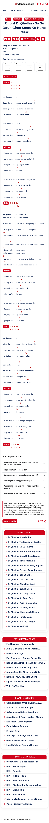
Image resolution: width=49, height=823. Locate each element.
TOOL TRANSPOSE (17, 11)
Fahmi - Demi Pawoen (17, 726)
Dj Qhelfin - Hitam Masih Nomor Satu (23, 612)
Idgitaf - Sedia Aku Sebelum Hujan (23, 681)
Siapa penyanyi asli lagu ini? (15, 470)
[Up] (15, 39)
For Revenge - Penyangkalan (20, 644)
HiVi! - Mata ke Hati (15, 794)
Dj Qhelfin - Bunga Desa (20, 589)
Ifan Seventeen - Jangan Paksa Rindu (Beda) (25, 658)
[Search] (43, 4)
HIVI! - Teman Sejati (15, 766)
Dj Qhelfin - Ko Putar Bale (20, 598)
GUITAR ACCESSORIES (37, 11)
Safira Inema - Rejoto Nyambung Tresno (22, 712)
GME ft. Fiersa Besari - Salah (20, 740)
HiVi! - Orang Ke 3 (15, 790)
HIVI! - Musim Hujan (16, 776)
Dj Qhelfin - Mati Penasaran (21, 561)
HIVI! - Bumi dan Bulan (17, 780)
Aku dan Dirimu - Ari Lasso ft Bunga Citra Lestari (24, 799)
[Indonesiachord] (24, 3)
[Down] (7, 39)
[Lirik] (38, 39)
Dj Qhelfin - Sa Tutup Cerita (21, 593)
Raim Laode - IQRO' (16, 653)
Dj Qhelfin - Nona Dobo (19, 537)
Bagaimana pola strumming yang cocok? (21, 475)
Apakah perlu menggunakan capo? (18, 480)
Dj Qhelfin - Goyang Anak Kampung (25, 570)
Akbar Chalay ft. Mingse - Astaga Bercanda (22, 649)
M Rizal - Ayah (13, 731)
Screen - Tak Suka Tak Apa (19, 707)
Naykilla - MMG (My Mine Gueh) (21, 677)
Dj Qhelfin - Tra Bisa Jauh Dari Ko (24, 542)
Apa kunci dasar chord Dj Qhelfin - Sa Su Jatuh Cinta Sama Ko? (21, 463)
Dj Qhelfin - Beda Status (20, 575)
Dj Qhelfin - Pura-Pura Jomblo (23, 603)
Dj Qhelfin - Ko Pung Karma (21, 607)
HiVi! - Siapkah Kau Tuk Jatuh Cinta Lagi (24, 785)
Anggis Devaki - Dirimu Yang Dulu (23, 672)
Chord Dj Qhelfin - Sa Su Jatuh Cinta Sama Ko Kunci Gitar (24, 27)
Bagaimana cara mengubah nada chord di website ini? (21, 487)
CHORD (4, 11)
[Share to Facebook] (38, 521)
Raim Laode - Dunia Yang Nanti (21, 667)
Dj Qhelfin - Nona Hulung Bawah (24, 556)
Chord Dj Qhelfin (10, 521)
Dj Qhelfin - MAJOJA (18, 626)
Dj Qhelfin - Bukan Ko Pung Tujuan (25, 565)
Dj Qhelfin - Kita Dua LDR (20, 579)
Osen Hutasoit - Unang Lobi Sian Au (24, 703)
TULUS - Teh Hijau (15, 686)
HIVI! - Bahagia (13, 771)
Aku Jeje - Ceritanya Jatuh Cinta (22, 736)
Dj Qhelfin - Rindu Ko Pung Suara (24, 551)
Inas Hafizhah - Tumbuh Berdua (22, 745)
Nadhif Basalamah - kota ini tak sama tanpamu (24, 663)
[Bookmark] (42, 39)
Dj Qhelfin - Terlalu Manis (20, 617)
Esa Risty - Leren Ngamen (19, 722)
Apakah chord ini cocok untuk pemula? (20, 493)
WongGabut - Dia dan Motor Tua (22, 762)
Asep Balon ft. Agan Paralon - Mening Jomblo (24, 717)
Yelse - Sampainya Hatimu (19, 804)
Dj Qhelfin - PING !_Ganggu (21, 622)
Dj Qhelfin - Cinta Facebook (21, 584)
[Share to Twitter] (41, 521)
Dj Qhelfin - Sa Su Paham (20, 547)
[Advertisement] (24, 819)
